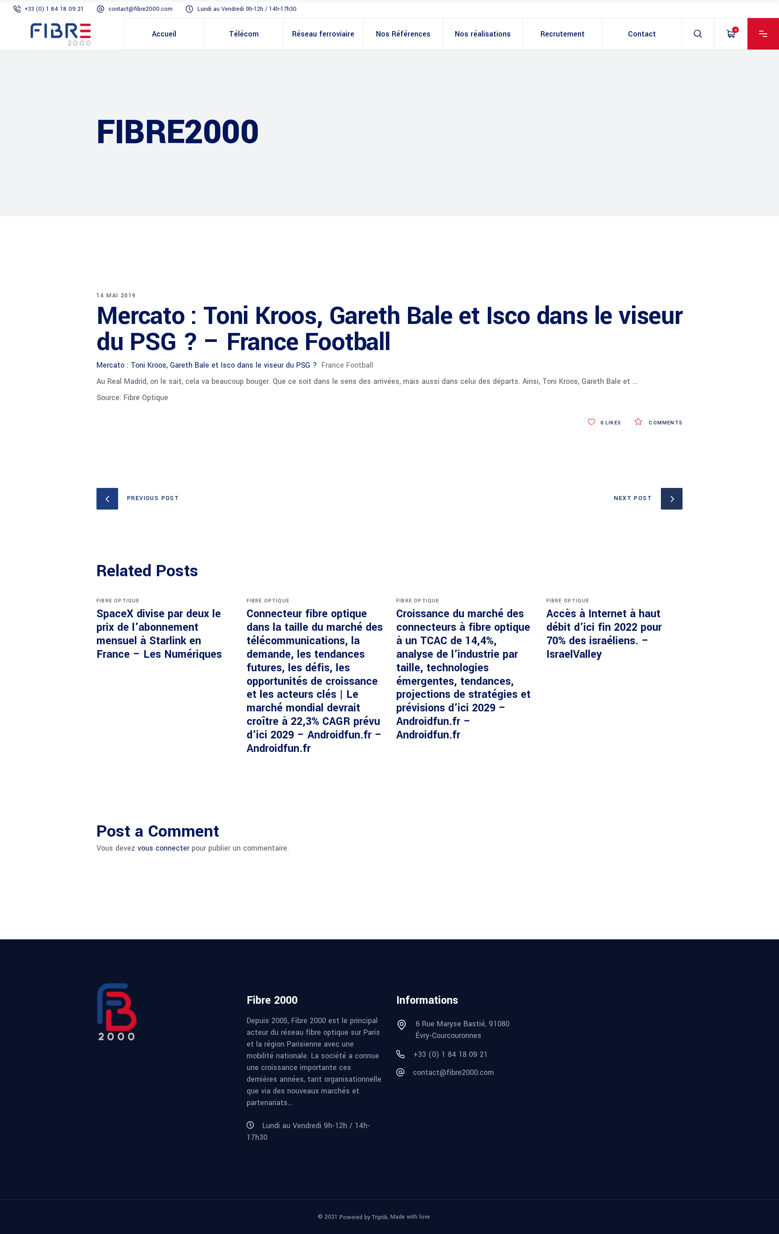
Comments (665, 422)
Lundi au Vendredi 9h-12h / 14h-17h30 (247, 9)
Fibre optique (118, 600)
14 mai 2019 (116, 295)
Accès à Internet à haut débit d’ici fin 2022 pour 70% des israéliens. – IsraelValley (604, 634)
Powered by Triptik (363, 1217)
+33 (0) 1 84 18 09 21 (54, 9)
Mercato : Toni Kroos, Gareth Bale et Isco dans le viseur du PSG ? (206, 365)
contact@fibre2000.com (141, 9)
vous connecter (163, 848)
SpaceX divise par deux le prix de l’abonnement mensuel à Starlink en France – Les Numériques (159, 634)
